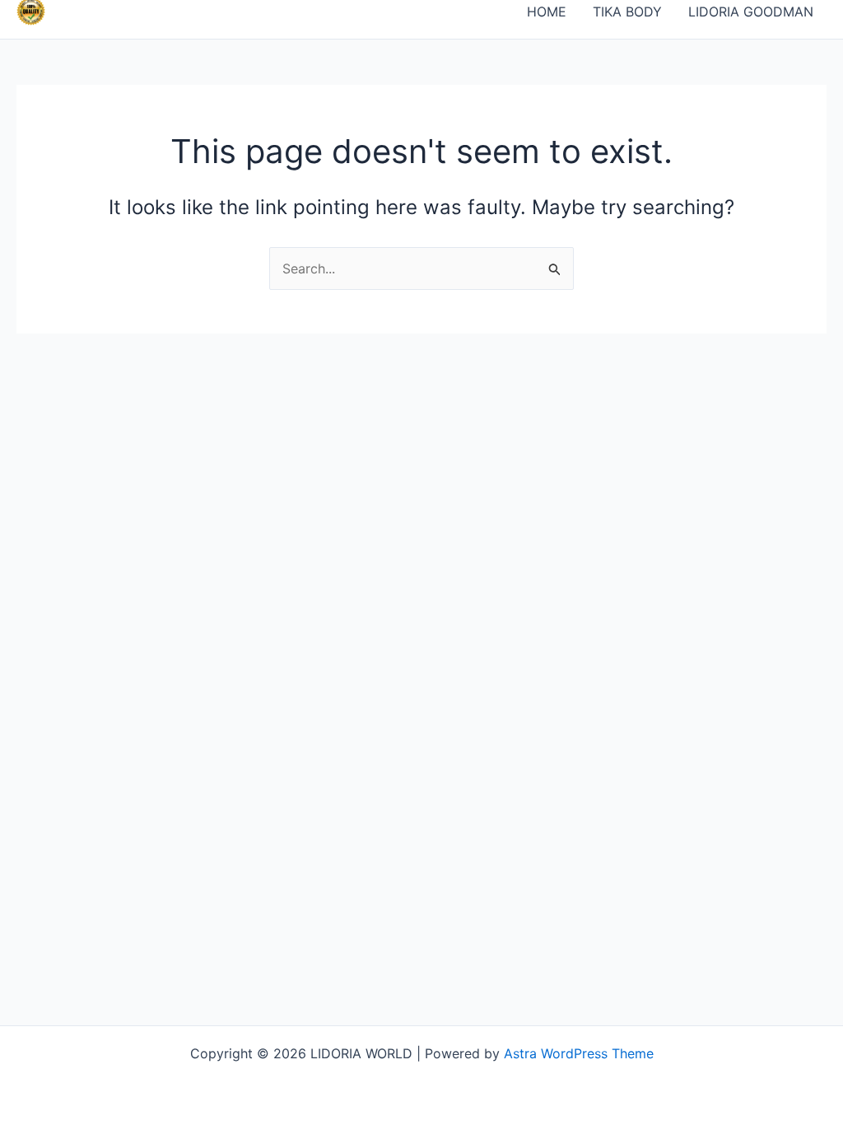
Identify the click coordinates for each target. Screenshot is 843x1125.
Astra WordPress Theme (579, 1053)
